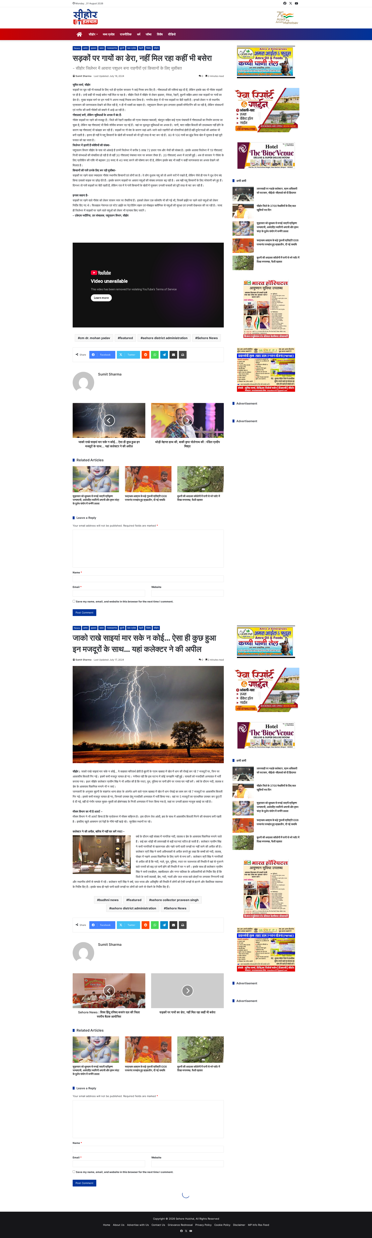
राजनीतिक (126, 34)
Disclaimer (239, 1224)
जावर (101, 48)
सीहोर (92, 34)
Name (77, 572)
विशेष (160, 34)
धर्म (138, 34)
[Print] (183, 355)
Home (106, 1224)
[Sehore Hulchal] (85, 17)
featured (126, 338)
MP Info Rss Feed (258, 1224)
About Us (118, 1224)
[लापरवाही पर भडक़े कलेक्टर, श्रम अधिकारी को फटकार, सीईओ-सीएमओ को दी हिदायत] (243, 194)
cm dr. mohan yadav (95, 338)
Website (156, 587)
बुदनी (122, 48)
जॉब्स (149, 34)
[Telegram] (164, 355)
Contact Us (158, 1224)
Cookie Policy (222, 1224)
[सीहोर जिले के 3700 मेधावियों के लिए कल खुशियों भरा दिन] (243, 211)
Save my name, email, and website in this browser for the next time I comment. (124, 601)
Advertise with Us (138, 1224)
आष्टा (85, 48)
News (77, 48)
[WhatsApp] (155, 355)
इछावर (93, 48)
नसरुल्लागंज (112, 48)
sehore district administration (165, 338)
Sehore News (207, 338)
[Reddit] (145, 355)
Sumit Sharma (83, 76)
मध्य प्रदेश (109, 34)
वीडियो (172, 34)
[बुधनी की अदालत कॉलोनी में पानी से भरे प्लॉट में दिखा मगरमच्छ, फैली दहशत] (200, 479)
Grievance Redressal (180, 1224)
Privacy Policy (203, 1224)
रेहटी (141, 48)
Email (77, 587)
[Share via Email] (173, 355)
